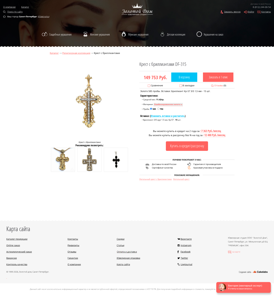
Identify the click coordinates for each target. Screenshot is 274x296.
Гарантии (73, 258)
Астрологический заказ (19, 251)
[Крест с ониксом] (116, 171)
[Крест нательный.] (63, 171)
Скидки (120, 238)
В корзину (184, 77)
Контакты (266, 11)
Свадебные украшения (60, 34)
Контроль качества (16, 264)
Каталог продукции (16, 238)
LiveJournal (186, 264)
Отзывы (218, 85)
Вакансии (11, 258)
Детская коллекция (176, 34)
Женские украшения (100, 34)
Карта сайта (123, 264)
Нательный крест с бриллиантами (155, 179)
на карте (236, 251)
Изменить (44, 16)
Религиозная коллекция (76, 53)
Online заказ (13, 245)
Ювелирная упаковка (128, 258)
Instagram (186, 245)
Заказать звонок (232, 11)
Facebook (185, 251)
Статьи (120, 245)
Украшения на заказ (213, 34)
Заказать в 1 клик (218, 77)
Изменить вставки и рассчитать (168, 116)
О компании (9, 6)
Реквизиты (73, 245)
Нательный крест (181, 179)
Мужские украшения (138, 34)
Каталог (25, 6)
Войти (251, 11)
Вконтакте (186, 238)
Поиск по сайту (15, 11)
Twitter (184, 258)
